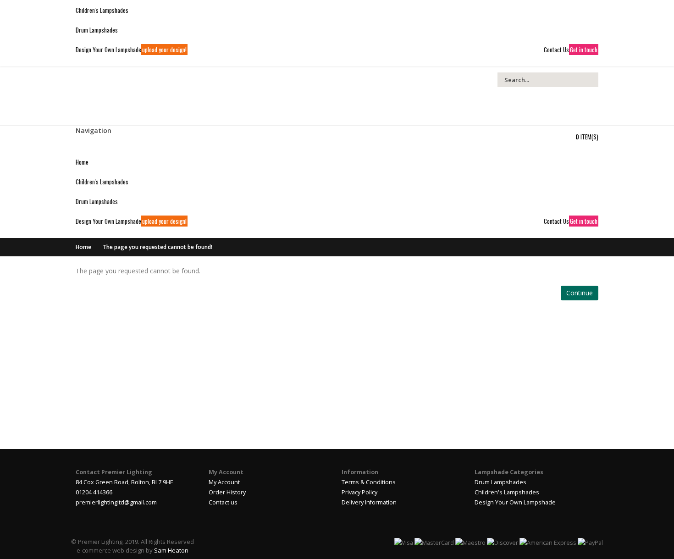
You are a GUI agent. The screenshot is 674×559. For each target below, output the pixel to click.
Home (83, 247)
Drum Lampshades (500, 482)
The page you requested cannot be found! (157, 247)
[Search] (590, 79)
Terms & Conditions (369, 482)
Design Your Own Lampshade (515, 502)
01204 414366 (94, 492)
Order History (227, 492)
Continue (579, 292)
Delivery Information (369, 502)
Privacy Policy (359, 492)
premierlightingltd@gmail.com (116, 502)
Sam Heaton (171, 550)
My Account (224, 482)
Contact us (223, 502)
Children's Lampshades (507, 492)
